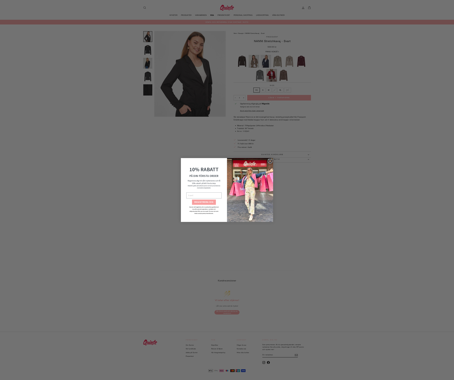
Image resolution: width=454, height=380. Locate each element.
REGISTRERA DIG (204, 202)
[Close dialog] (270, 161)
